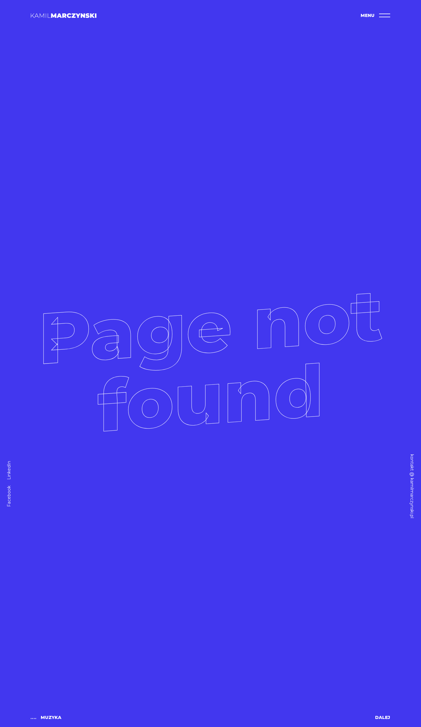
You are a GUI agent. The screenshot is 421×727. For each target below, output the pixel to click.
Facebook (9, 496)
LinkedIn (9, 470)
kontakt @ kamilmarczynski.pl (412, 486)
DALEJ (382, 717)
